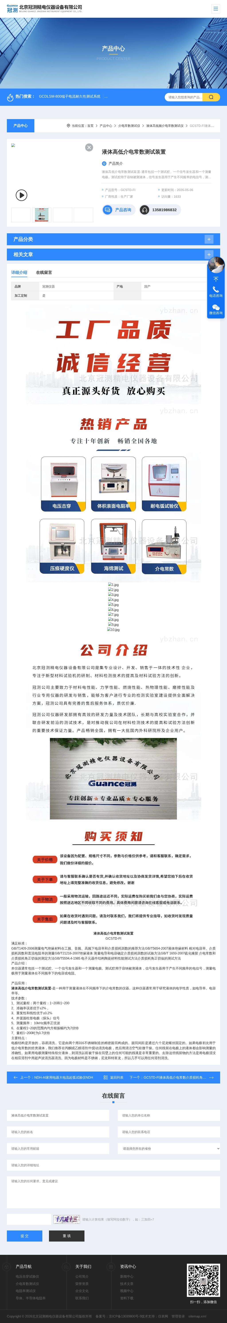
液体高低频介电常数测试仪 (165, 125)
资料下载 (126, 1298)
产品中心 (21, 125)
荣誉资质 (82, 1284)
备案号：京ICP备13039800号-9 (118, 1316)
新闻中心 (126, 1276)
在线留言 (44, 272)
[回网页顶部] (215, 279)
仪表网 (163, 1316)
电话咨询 (216, 295)
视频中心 (126, 1291)
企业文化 (82, 1291)
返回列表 (116, 1077)
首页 (90, 125)
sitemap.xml (197, 1316)
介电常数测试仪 (129, 125)
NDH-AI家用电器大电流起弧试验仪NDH (63, 1077)
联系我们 (82, 1298)
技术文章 (126, 1284)
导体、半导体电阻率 (31, 1298)
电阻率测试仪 (26, 1291)
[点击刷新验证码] (66, 1219)
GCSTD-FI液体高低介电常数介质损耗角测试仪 (178, 1077)
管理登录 (178, 1316)
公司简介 (82, 1276)
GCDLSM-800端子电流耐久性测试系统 (69, 96)
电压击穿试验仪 (27, 1276)
